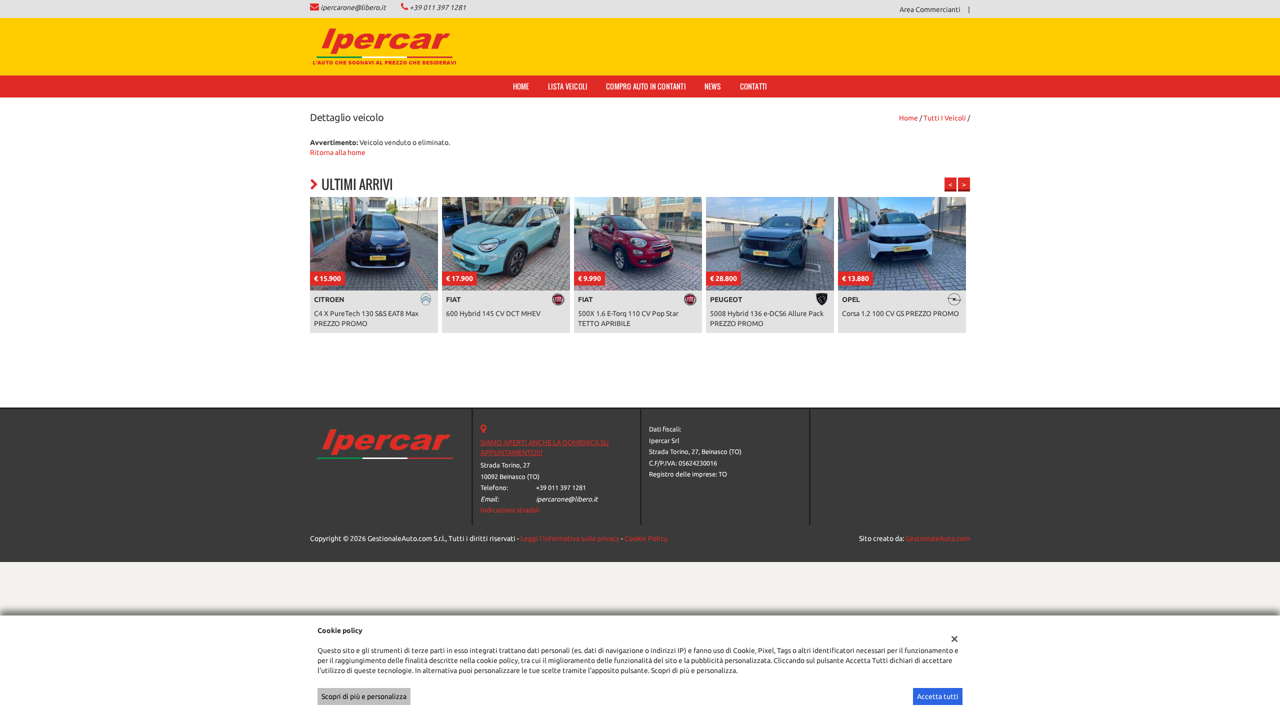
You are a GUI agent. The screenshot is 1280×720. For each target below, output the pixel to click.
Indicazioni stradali (510, 510)
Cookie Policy (646, 538)
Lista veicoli (568, 86)
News (713, 86)
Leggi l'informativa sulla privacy (570, 538)
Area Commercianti (930, 10)
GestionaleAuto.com (938, 538)
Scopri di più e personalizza (364, 696)
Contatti (754, 86)
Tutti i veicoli (945, 118)
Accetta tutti (937, 696)
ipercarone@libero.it (353, 8)
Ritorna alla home (338, 152)
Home (521, 86)
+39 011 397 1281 (438, 8)
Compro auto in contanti (646, 86)
